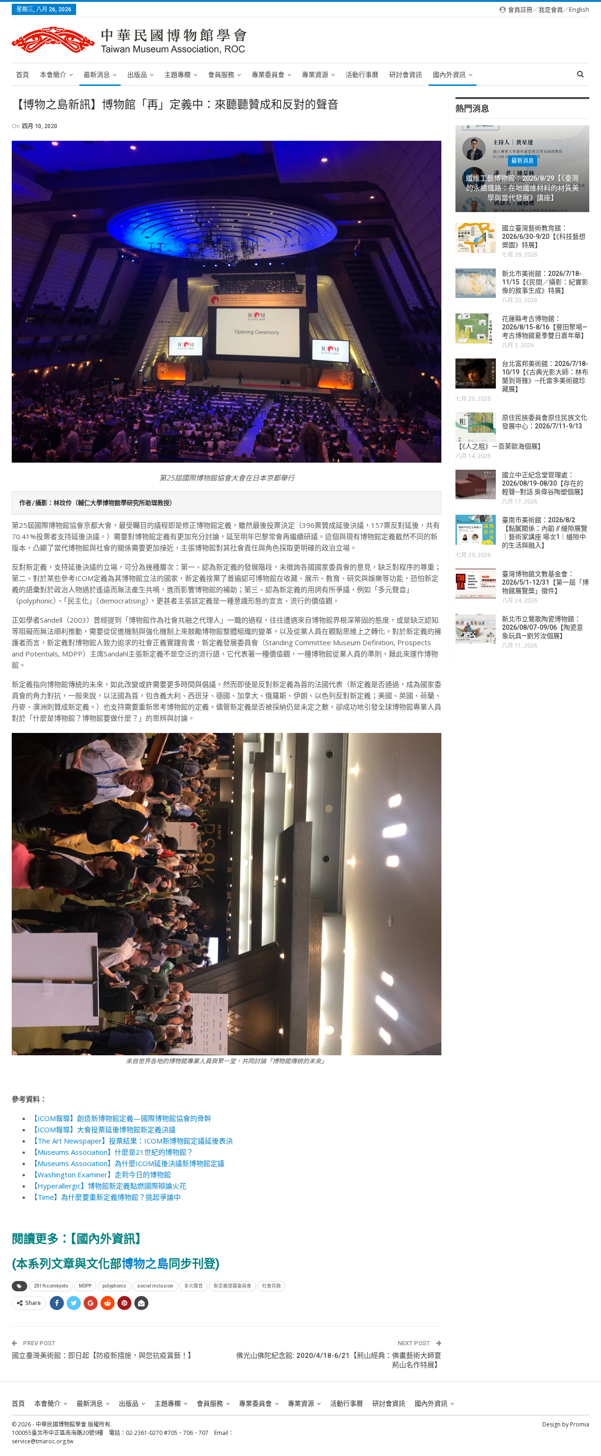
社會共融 (271, 1285)
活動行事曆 (362, 74)
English (579, 9)
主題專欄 (177, 74)
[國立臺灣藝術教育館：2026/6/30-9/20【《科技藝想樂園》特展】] (475, 238)
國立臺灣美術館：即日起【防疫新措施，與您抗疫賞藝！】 (103, 1355)
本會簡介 (53, 74)
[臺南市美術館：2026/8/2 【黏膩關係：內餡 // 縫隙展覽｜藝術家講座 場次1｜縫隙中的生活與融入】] (475, 530)
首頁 (22, 74)
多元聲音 (193, 1285)
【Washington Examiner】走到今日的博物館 (101, 1174)
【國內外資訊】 (108, 1239)
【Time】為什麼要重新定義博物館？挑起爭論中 (106, 1197)
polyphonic (114, 1285)
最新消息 (97, 74)
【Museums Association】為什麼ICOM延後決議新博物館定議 (127, 1163)
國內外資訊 (449, 74)
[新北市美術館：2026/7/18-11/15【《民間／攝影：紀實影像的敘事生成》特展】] (475, 283)
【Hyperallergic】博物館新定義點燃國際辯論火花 (108, 1185)
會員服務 (221, 74)
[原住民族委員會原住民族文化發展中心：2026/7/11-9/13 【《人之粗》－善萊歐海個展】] (475, 427)
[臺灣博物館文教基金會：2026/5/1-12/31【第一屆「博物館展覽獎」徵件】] (475, 584)
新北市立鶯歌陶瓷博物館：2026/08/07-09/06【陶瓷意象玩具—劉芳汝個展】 (542, 627)
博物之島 (145, 1264)
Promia (579, 1424)
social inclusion (155, 1285)
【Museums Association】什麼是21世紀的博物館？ (112, 1152)
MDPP (85, 1285)
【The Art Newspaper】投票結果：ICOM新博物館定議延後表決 (132, 1140)
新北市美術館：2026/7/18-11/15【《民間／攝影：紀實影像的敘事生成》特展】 (545, 282)
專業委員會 (268, 74)
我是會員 (551, 9)
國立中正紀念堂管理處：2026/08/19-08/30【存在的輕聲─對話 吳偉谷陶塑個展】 (544, 483)
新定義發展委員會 (232, 1285)
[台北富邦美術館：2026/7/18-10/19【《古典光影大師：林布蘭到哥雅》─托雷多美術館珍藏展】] (475, 373)
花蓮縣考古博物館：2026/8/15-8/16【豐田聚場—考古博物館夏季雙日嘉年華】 (544, 327)
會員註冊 (520, 9)
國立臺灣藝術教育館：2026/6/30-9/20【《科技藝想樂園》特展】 (544, 236)
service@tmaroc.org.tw (42, 1441)
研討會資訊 (405, 74)
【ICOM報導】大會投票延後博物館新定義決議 (103, 1129)
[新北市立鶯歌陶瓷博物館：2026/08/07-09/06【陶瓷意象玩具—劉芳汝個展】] (475, 629)
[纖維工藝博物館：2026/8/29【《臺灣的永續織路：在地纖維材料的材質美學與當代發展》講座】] (522, 169)
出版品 (137, 74)
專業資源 (315, 74)
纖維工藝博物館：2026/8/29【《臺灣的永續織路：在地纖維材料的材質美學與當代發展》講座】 (522, 188)
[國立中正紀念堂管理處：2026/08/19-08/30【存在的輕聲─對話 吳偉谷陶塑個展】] (475, 485)
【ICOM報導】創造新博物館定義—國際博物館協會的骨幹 (121, 1118)
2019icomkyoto (51, 1285)
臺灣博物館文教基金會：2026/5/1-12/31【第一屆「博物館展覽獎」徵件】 (545, 582)
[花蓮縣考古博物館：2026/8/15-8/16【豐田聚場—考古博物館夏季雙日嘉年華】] (475, 328)
